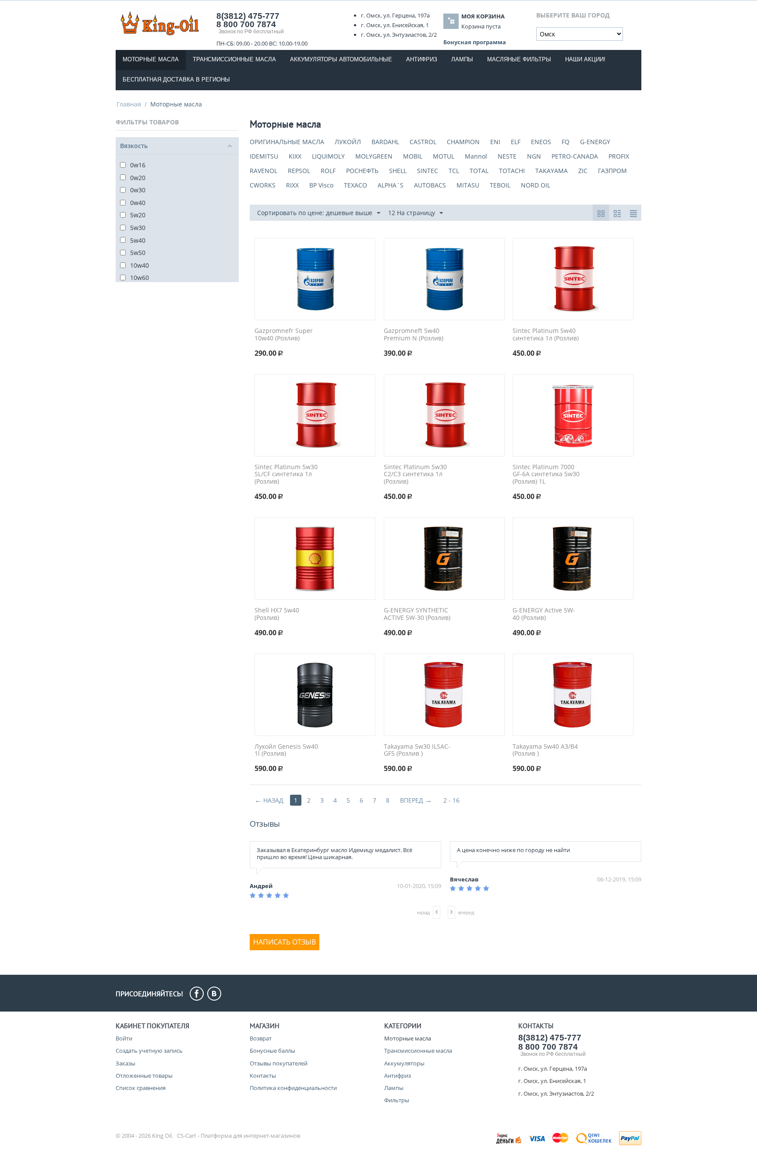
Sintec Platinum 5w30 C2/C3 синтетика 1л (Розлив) (415, 474)
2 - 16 (451, 800)
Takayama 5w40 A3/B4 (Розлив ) (545, 750)
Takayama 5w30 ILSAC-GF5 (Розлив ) (417, 750)
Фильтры (396, 1100)
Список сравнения (141, 1088)
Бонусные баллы (272, 1050)
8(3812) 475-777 (549, 1037)
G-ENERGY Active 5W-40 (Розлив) (544, 614)
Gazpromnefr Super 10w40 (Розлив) (284, 334)
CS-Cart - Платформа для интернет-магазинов (238, 1135)
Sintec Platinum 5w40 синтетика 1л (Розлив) (546, 334)
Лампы (462, 59)
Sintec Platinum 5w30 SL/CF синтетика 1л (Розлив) (286, 474)
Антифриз (421, 59)
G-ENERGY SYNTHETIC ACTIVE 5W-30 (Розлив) (417, 614)
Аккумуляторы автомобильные (341, 59)
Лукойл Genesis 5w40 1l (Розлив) (286, 750)
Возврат (261, 1038)
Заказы (125, 1063)
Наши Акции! (585, 59)
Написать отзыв (284, 942)
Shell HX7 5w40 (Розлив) (277, 614)
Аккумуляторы (404, 1063)
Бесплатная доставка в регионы (176, 79)
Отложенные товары (144, 1075)
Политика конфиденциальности (293, 1088)
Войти (124, 1038)
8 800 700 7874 (246, 24)
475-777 (247, 16)
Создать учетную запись (149, 1050)
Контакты (263, 1075)
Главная (129, 104)
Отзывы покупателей (279, 1063)
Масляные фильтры (519, 59)
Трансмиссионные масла (234, 59)
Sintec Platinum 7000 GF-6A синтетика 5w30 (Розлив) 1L (546, 474)
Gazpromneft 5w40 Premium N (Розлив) (413, 334)
